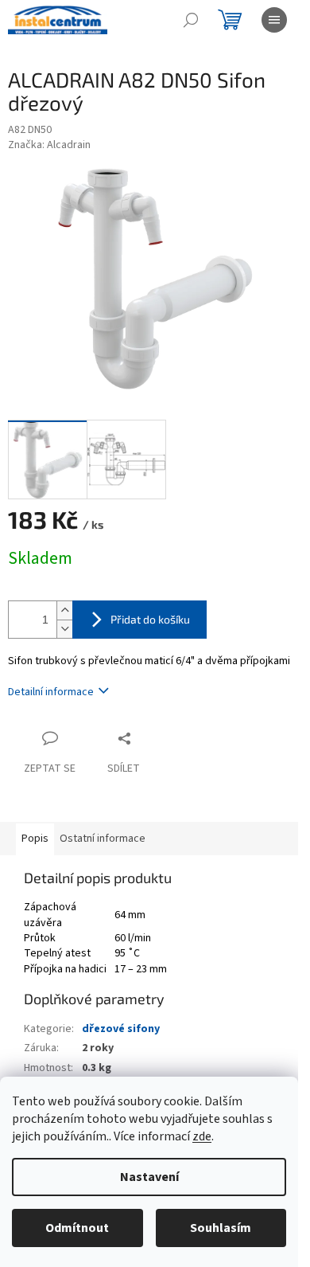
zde (201, 1136)
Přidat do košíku (150, 619)
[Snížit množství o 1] (64, 629)
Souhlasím (220, 1228)
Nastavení (149, 1177)
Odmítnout (77, 1228)
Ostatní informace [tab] (102, 839)
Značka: (49, 145)
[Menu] (274, 20)
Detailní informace (51, 692)
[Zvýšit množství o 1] (64, 610)
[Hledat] (191, 20)
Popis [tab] (34, 839)
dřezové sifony (121, 1029)
